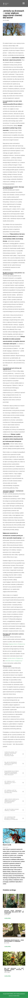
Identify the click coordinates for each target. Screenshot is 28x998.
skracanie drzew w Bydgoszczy (13, 660)
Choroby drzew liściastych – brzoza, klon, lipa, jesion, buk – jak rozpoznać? (14, 912)
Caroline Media (16, 995)
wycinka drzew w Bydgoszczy (15, 658)
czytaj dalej (7, 918)
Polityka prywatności (20, 993)
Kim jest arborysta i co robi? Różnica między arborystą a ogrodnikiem (14, 969)
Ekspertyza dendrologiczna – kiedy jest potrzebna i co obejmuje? (14, 940)
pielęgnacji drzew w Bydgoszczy (16, 644)
